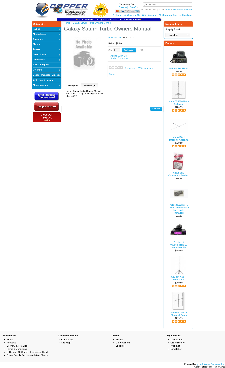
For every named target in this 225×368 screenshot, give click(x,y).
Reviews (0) (89, 85)
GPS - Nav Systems (43, 80)
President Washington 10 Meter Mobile (178, 245)
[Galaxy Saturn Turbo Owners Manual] (84, 73)
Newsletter (176, 349)
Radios (36, 29)
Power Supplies (41, 64)
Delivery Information (17, 345)
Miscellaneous (40, 85)
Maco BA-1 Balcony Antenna (178, 138)
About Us (11, 342)
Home (118, 15)
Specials (120, 345)
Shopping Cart (169, 15)
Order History (177, 342)
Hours (10, 339)
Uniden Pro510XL (178, 68)
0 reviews (130, 68)
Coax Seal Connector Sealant (178, 174)
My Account (150, 15)
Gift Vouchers (123, 342)
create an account (182, 9)
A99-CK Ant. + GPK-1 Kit (178, 278)
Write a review (145, 68)
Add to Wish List (119, 55)
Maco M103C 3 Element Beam (179, 313)
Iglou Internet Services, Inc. (211, 364)
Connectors (39, 59)
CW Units (37, 70)
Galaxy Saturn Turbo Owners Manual (92, 22)
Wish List (175, 345)
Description (72, 85)
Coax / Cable (39, 54)
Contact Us (67, 339)
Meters (36, 44)
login (167, 9)
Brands (119, 339)
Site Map (65, 342)
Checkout (186, 15)
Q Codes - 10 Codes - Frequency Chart (27, 352)
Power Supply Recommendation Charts (27, 355)
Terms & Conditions (17, 349)
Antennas (37, 39)
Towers (36, 49)
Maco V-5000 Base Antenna (179, 102)
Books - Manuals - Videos (46, 75)
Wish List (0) (133, 15)
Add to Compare (119, 58)
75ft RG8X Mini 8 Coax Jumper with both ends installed (179, 209)
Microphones (39, 34)
